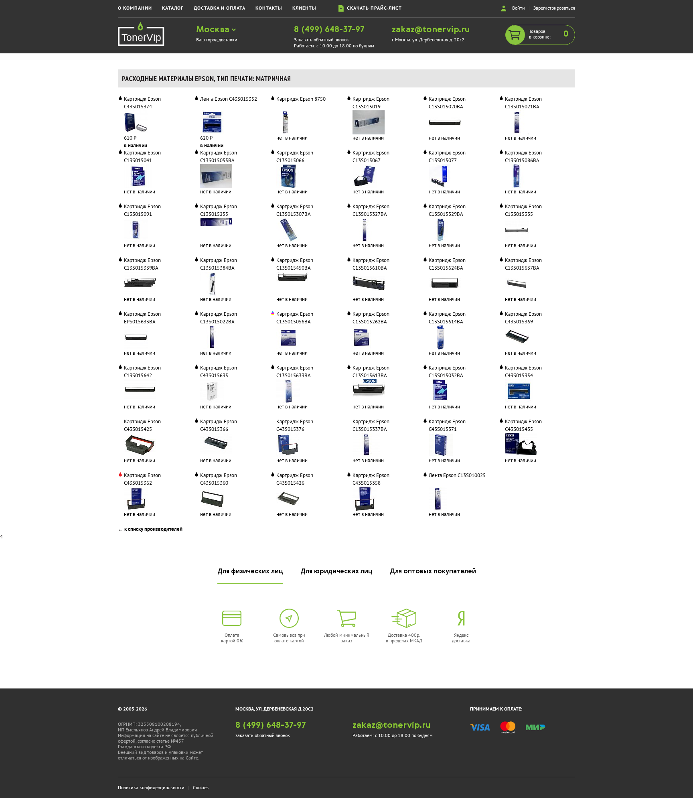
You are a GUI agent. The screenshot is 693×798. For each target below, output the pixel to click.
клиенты (304, 8)
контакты (268, 8)
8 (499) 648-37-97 (329, 30)
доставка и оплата (219, 8)
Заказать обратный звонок (321, 40)
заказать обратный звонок (262, 735)
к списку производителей (153, 529)
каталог (173, 8)
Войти (518, 8)
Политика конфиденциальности (151, 787)
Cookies (201, 787)
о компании (135, 8)
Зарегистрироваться (554, 8)
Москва (214, 30)
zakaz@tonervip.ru (431, 30)
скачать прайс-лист (373, 8)
